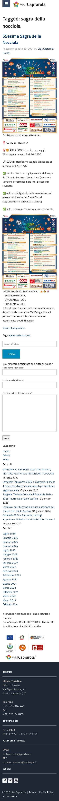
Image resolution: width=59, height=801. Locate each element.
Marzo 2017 (9, 600)
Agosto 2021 (10, 579)
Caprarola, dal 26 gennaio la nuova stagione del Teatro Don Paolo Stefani (28, 509)
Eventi (6, 53)
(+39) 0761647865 (13, 714)
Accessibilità (10, 796)
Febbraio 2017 (10, 604)
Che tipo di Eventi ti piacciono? (17, 393)
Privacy (33, 792)
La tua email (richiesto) (13, 380)
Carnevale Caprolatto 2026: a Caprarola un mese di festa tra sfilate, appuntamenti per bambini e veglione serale (28, 486)
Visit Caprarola (45, 49)
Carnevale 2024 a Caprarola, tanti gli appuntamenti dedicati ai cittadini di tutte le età (28, 517)
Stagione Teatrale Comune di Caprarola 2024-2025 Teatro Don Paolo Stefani (27, 496)
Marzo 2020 (9, 596)
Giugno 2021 (9, 584)
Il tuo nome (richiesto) (13, 367)
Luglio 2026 (9, 533)
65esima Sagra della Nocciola (21, 39)
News (5, 459)
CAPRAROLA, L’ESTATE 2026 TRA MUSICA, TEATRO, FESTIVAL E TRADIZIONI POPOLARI (28, 471)
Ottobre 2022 (10, 563)
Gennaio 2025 (10, 542)
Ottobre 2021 (10, 571)
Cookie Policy (46, 792)
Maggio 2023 (9, 554)
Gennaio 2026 (10, 538)
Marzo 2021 (9, 588)
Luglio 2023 (9, 550)
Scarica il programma (13, 328)
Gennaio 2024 (10, 546)
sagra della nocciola (19, 335)
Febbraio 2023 (10, 559)
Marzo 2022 (9, 567)
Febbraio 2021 (10, 592)
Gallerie (6, 455)
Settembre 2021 (11, 575)
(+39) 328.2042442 (13, 706)
